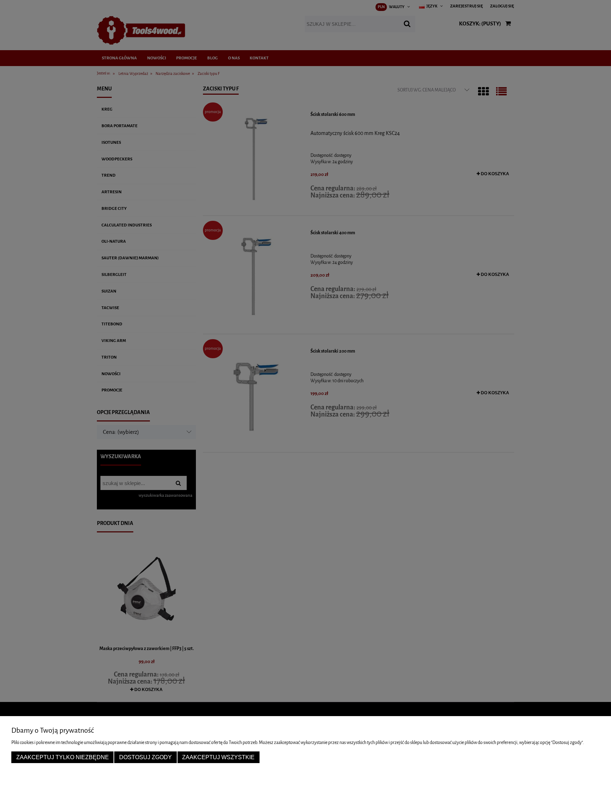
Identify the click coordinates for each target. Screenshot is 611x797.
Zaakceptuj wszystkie (218, 757)
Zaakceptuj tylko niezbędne (62, 757)
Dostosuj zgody (145, 757)
